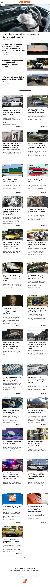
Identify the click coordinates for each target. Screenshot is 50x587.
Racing (30, 364)
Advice (30, 229)
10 (22, 229)
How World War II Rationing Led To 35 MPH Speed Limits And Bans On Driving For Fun (12, 145)
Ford (4, 295)
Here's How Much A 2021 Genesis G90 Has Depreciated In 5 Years (11, 344)
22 (47, 493)
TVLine (20, 576)
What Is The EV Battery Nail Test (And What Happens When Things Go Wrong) (12, 379)
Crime (5, 460)
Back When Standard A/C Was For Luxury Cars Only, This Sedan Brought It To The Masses (37, 146)
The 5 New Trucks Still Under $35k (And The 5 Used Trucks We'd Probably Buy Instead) (37, 475)
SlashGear (34, 576)
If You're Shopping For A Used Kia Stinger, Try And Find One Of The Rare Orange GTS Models (36, 508)
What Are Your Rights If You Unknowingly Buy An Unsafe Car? (37, 244)
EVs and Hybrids (7, 364)
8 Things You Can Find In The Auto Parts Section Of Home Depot (12, 508)
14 (22, 526)
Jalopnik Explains (32, 59)
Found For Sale (31, 397)
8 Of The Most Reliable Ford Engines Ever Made (12, 442)
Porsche (30, 96)
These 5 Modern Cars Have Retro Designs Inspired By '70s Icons (11, 541)
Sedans (30, 493)
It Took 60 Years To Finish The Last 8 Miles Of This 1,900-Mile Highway (11, 179)
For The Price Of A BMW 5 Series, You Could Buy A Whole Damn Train (36, 412)
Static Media (17, 570)
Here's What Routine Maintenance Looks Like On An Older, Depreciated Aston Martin (12, 277)
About (16, 568)
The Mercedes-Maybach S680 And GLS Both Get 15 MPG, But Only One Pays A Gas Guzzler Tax (11, 111)
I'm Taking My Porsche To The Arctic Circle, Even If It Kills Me (13, 79)
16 (22, 262)
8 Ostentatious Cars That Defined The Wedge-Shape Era (36, 179)
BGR (24, 576)
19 (47, 165)
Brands (5, 262)
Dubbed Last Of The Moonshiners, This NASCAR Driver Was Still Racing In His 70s (37, 379)
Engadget (15, 576)
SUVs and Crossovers (33, 295)
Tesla (30, 43)
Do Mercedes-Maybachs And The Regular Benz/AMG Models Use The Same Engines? (12, 64)
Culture (30, 74)
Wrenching (31, 196)
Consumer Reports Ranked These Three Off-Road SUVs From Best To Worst (37, 310)
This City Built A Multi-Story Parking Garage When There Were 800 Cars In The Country (37, 345)
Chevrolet (6, 229)
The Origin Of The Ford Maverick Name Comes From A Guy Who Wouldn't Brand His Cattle (12, 310)
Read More (18, 126)
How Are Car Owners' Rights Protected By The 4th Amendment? (12, 412)
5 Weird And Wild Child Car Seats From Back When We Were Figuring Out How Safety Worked (11, 212)
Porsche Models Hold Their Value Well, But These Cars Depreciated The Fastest (37, 110)
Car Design (31, 165)
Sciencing (29, 576)
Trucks (30, 460)
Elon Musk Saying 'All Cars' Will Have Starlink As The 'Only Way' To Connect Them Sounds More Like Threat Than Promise (13, 48)
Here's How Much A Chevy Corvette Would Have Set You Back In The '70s (11, 244)
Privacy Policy (31, 568)
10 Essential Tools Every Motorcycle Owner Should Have (36, 211)
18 (47, 397)
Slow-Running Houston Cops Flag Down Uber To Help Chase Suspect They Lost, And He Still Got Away (12, 475)
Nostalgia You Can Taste (33, 130)
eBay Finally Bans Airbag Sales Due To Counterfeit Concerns (21, 35)
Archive (22, 568)
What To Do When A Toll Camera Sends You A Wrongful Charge (36, 443)
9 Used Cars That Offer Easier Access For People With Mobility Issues (36, 277)
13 (47, 130)
